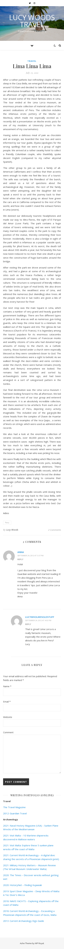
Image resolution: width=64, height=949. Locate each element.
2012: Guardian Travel (15, 813)
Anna (20, 552)
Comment (8, 732)
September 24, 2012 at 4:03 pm (38, 620)
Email (7, 701)
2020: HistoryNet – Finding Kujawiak (22, 885)
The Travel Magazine (14, 807)
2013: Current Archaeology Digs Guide (23, 920)
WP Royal (39, 943)
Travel (32, 61)
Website (7, 717)
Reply (20, 559)
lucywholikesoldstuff (39, 616)
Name (7, 686)
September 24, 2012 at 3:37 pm (30, 555)
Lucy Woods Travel (32, 21)
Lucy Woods (12, 529)
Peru (7, 522)
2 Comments (54, 529)
